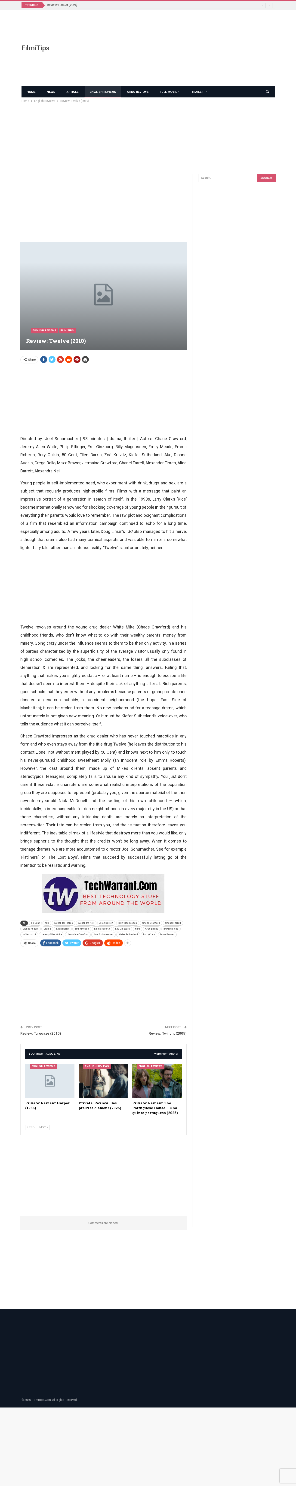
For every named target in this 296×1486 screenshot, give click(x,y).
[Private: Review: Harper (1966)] (50, 1081)
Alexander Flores (63, 923)
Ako (47, 923)
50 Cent (35, 923)
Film (137, 928)
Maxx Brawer (167, 934)
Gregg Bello (151, 928)
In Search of (29, 934)
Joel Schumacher (103, 934)
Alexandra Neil (86, 923)
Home (31, 92)
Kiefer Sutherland (128, 934)
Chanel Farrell (173, 923)
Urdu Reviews (137, 92)
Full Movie (168, 92)
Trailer (197, 92)
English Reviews (103, 92)
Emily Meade (82, 928)
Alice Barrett (106, 923)
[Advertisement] (192, 48)
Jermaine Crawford (77, 934)
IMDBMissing (170, 928)
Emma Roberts (102, 928)
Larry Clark (149, 934)
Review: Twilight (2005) (168, 1033)
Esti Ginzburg (122, 928)
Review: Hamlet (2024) (62, 5)
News (51, 92)
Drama (47, 928)
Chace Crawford (151, 923)
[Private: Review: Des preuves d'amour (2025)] (103, 1081)
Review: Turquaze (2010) (40, 1033)
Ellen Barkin (62, 928)
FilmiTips (35, 48)
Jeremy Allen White (51, 934)
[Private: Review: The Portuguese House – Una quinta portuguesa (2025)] (157, 1081)
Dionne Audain (30, 928)
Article (72, 92)
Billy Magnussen (127, 923)
